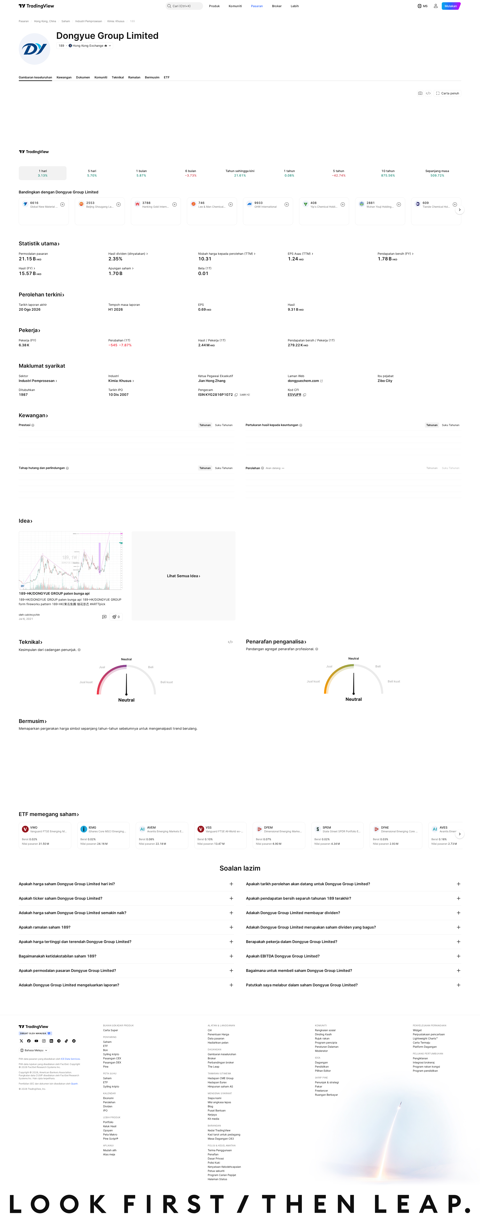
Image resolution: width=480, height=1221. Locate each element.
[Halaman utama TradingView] (33, 1026)
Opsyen (108, 1130)
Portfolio (108, 1122)
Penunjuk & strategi (327, 1082)
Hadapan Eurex (217, 1082)
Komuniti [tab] (100, 77)
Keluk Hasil (109, 1126)
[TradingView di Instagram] (43, 1041)
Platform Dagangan (425, 1046)
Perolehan (109, 1102)
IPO (105, 1110)
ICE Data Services (70, 1058)
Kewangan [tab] (64, 77)
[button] (222, 6)
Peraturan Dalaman (326, 1046)
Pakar (318, 1086)
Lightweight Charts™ (425, 1038)
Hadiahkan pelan (218, 1042)
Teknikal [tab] (118, 77)
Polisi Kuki (214, 1162)
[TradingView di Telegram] (59, 1041)
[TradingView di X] (21, 1041)
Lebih (295, 6)
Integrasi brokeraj (423, 1062)
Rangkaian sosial (325, 1030)
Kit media (213, 1118)
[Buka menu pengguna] (436, 6)
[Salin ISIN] (236, 395)
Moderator (321, 1050)
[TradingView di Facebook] (29, 1041)
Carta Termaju (421, 1042)
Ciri (210, 1030)
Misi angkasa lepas (219, 1102)
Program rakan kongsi (426, 1066)
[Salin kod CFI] (304, 395)
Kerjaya (212, 1114)
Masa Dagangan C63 (221, 1138)
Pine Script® (110, 1138)
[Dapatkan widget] (428, 93)
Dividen (107, 1106)
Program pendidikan (425, 1070)
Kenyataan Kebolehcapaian (224, 1166)
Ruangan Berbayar (326, 1094)
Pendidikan (322, 1066)
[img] (105, 45)
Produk (214, 6)
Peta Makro (110, 1134)
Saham (107, 1041)
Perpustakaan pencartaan (429, 1034)
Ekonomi (108, 1098)
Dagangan (321, 1062)
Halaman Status (217, 1179)
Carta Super (110, 1030)
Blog (210, 1106)
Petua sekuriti (216, 1170)
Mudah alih (109, 1150)
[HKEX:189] (22, 586)
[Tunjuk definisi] (50, 253)
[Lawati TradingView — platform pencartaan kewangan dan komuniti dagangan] (34, 151)
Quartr (74, 1083)
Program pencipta (326, 1042)
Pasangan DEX (112, 1062)
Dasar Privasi (216, 1158)
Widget (417, 1030)
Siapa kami (214, 1098)
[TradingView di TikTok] (66, 1041)
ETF (105, 1045)
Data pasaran (216, 1038)
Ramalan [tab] (134, 77)
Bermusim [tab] (152, 77)
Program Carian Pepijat (222, 1175)
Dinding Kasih (323, 1034)
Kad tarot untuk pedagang (224, 1134)
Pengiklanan (420, 1058)
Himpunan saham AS (220, 1086)
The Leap (213, 1066)
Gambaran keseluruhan (222, 1054)
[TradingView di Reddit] (73, 1041)
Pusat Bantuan (217, 1110)
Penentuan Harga (218, 1034)
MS (425, 6)
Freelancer (321, 1090)
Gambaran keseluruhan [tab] (35, 77)
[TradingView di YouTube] (36, 1041)
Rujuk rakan (322, 1038)
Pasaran (257, 6)
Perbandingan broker (221, 1062)
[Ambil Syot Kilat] (420, 93)
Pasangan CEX (112, 1058)
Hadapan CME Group (221, 1078)
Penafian (213, 1154)
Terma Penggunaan (220, 1150)
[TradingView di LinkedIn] (51, 1041)
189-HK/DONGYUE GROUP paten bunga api (54, 593)
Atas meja (109, 1154)
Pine (105, 1066)
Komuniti (235, 6)
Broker (277, 6)
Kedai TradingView (219, 1130)
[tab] (205, 425)
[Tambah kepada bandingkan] (62, 204)
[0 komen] (104, 617)
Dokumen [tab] (83, 77)
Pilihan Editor (323, 1070)
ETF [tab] (167, 77)
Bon (105, 1050)
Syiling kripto (111, 1054)
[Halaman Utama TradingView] (36, 6)
